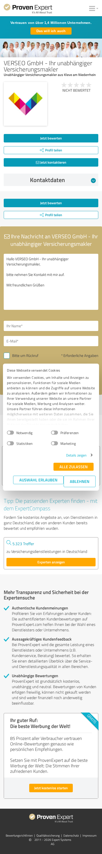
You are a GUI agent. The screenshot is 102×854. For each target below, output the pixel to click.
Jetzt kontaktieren (52, 162)
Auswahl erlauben (38, 480)
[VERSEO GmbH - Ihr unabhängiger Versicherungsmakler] (25, 103)
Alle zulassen (73, 466)
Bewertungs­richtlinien (19, 835)
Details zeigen (76, 455)
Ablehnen (79, 481)
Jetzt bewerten (51, 138)
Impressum (89, 835)
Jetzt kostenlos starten (51, 788)
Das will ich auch (51, 31)
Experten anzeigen (51, 562)
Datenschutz (71, 835)
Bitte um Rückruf (25, 355)
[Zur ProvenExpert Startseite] (28, 9)
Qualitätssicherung (48, 835)
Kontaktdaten (47, 180)
